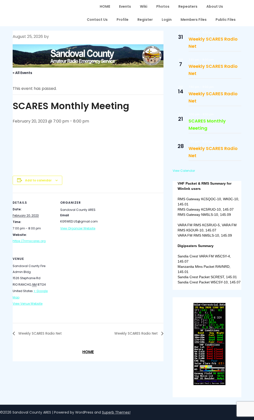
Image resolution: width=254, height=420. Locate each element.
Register (145, 19)
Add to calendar (38, 180)
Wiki (143, 6)
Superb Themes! (116, 412)
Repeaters (187, 6)
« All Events (22, 72)
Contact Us (97, 19)
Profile (122, 19)
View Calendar (184, 171)
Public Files (226, 19)
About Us (214, 6)
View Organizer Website (77, 228)
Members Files (194, 19)
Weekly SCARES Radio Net (39, 333)
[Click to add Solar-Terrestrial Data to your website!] (209, 383)
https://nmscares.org (29, 241)
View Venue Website (27, 303)
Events (125, 6)
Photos (162, 6)
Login (167, 19)
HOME (105, 6)
